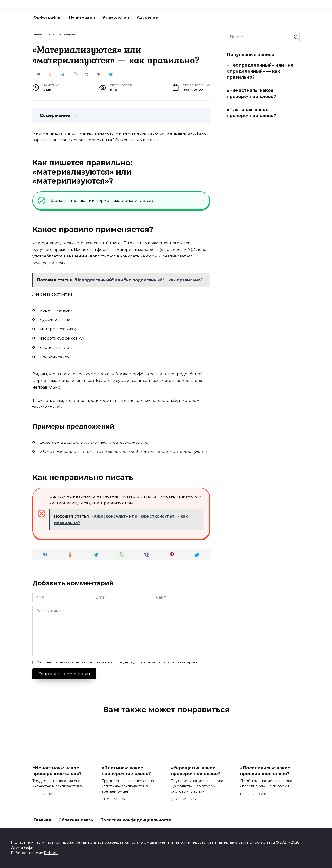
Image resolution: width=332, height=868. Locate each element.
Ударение (147, 17)
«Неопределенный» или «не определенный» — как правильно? (260, 71)
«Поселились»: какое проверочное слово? (265, 770)
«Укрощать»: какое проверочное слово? (195, 770)
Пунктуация (82, 17)
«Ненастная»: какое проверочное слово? (251, 93)
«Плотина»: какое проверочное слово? (251, 112)
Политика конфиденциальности (135, 820)
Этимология (115, 17)
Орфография (48, 17)
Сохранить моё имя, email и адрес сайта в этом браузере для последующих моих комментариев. (118, 662)
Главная (42, 820)
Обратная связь (75, 820)
